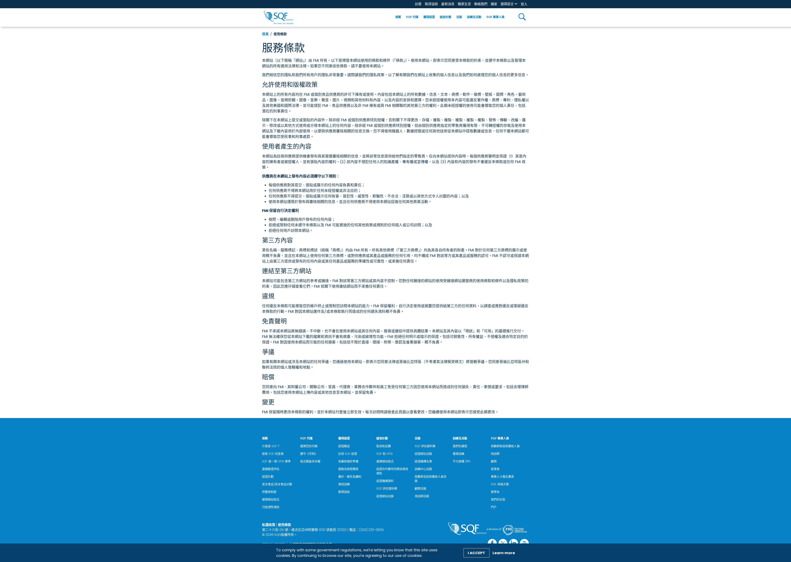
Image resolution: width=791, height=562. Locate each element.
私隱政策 (268, 524)
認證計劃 (268, 476)
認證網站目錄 (385, 496)
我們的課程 (460, 446)
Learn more (504, 552)
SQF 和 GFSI (384, 454)
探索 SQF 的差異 (273, 454)
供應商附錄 (269, 492)
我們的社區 (498, 499)
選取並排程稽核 (348, 469)
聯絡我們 (480, 4)
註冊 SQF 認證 (347, 454)
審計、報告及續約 (349, 476)
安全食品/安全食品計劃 (277, 484)
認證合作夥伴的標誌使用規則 (392, 471)
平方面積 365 (461, 461)
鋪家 (494, 4)
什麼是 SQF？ (271, 446)
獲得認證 (429, 17)
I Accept (476, 552)
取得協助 (431, 4)
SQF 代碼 (412, 17)
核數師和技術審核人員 (505, 446)
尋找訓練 (344, 484)
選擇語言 (507, 4)
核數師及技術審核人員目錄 (430, 478)
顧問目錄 (420, 488)
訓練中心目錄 (423, 469)
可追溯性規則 (270, 507)
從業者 (495, 469)
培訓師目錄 (422, 496)
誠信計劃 (445, 17)
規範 (398, 17)
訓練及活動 (474, 17)
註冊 (418, 4)
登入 (524, 4)
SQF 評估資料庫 (386, 488)
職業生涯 (464, 4)
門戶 (494, 507)
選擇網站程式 (270, 499)
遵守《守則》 (308, 454)
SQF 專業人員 (495, 17)
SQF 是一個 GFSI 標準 (276, 461)
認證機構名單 (423, 461)
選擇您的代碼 (308, 446)
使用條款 (284, 524)
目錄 (459, 17)
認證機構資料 (385, 481)
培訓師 (495, 454)
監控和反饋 (383, 446)
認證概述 (344, 446)
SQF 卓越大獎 (500, 484)
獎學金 (495, 492)
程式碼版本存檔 (310, 461)
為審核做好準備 (348, 461)
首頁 (265, 34)
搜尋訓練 (458, 454)
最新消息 (447, 4)
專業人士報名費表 (502, 476)
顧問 (494, 461)
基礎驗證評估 (270, 469)
